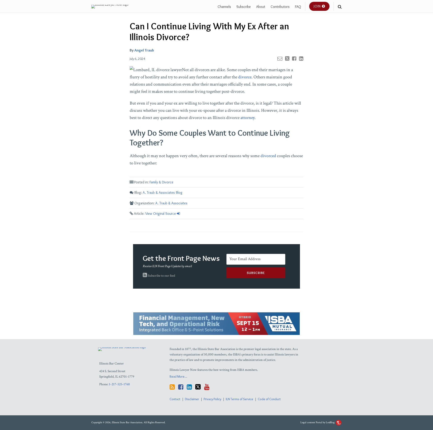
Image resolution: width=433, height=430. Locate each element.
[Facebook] (180, 387)
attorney (247, 118)
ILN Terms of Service (239, 399)
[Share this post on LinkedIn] (301, 58)
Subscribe (243, 7)
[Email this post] (279, 58)
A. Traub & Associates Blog (162, 192)
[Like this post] (294, 58)
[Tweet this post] (287, 58)
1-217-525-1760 (119, 384)
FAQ (298, 7)
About (260, 7)
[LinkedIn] (189, 387)
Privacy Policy (212, 399)
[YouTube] (206, 387)
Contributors (280, 7)
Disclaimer (192, 399)
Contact (175, 399)
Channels (224, 7)
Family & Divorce (161, 182)
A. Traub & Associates (171, 203)
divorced (268, 156)
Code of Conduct (269, 399)
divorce (244, 77)
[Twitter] (198, 387)
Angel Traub (144, 50)
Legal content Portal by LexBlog (317, 422)
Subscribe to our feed (161, 275)
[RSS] (172, 387)
